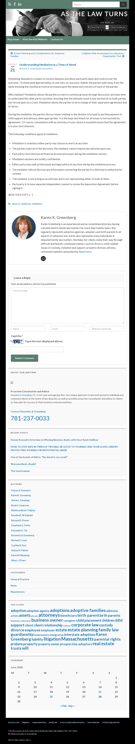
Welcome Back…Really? (23, 464)
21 (99, 691)
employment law (39, 722)
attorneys (49, 615)
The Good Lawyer (20, 470)
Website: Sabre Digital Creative (19, 740)
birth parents (110, 615)
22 (116, 691)
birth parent (88, 615)
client (29, 625)
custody (106, 625)
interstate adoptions (79, 634)
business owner (47, 620)
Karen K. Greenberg (31, 68)
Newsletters (47, 68)
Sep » (71, 705)
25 (51, 696)
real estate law (93, 722)
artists (14, 615)
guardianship (22, 634)
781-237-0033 (30, 418)
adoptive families (88, 610)
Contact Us (57, 39)
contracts (67, 626)
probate (17, 644)
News (14, 585)
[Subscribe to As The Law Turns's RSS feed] (9, 3)
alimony (112, 611)
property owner (48, 644)
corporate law (85, 624)
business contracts (21, 621)
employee (32, 630)
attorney (34, 616)
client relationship (48, 625)
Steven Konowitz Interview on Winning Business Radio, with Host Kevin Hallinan (54, 439)
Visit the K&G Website (35, 39)
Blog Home (13, 39)
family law (26, 203)
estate (61, 629)
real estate (103, 643)
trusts (16, 648)
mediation (37, 203)
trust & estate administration (72, 722)
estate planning (83, 629)
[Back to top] (127, 736)
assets (24, 615)
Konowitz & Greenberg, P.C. (23, 395)
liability (37, 639)
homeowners (41, 634)
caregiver (69, 620)
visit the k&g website (111, 722)
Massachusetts (77, 639)
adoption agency (38, 611)
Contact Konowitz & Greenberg (28, 411)
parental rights (107, 639)
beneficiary (68, 615)
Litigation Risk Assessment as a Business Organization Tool (103, 54)
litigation (52, 638)
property (30, 644)
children (108, 620)
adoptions (60, 610)
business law (13, 722)
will (25, 648)
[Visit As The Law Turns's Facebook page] (15, 3)
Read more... (86, 251)
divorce (16, 203)
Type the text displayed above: (44, 341)
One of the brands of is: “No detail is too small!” (39, 457)
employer (48, 630)
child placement (88, 620)
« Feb (63, 705)
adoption (18, 610)
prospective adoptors (76, 644)
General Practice (20, 579)
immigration (57, 634)
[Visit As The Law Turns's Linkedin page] (19, 3)
